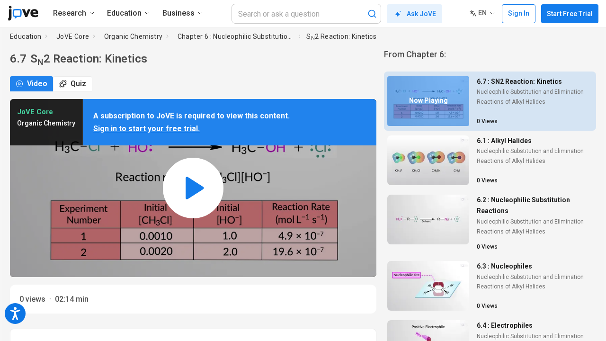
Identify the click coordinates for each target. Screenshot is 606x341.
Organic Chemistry (133, 36)
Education (26, 36)
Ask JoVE (421, 14)
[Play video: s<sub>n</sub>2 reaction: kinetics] (193, 188)
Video (37, 83)
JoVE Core (72, 36)
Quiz (78, 83)
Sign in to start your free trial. (146, 128)
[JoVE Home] (23, 13)
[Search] (372, 13)
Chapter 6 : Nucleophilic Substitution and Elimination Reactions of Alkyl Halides (236, 36)
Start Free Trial (570, 14)
